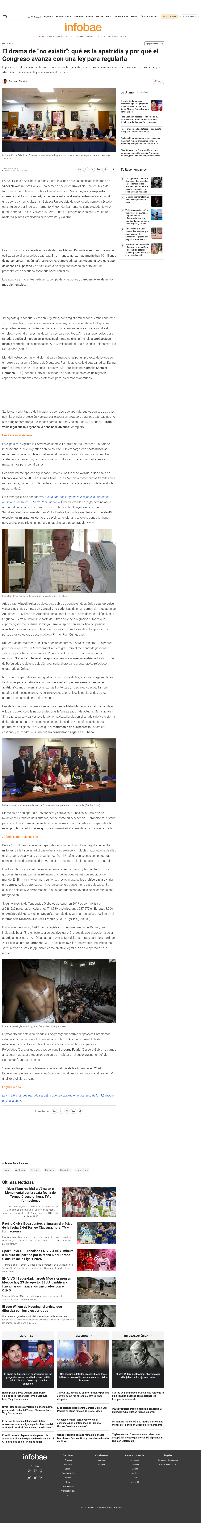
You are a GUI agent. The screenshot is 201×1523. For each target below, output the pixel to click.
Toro (122, 37)
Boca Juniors (59, 37)
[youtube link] (29, 1478)
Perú (108, 16)
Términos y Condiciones (168, 1460)
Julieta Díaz (101, 37)
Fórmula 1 (90, 37)
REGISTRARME (169, 16)
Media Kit (135, 1482)
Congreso (49, 1170)
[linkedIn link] (41, 1478)
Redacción (101, 1460)
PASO (127, 37)
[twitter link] (35, 1471)
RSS (68, 1495)
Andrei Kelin (113, 37)
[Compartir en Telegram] (104, 169)
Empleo (101, 1464)
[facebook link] (29, 1471)
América (68, 1460)
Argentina (48, 16)
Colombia (78, 16)
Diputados (65, 1170)
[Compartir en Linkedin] (98, 169)
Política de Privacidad (168, 1464)
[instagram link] (41, 1471)
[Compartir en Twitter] (92, 169)
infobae (6, 43)
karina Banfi (82, 1170)
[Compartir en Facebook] (85, 169)
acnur (7, 1170)
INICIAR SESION (189, 16)
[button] (5, 16)
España (90, 16)
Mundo (134, 16)
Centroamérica (121, 16)
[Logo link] (83, 27)
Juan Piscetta (20, 81)
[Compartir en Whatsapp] (79, 169)
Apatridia (35, 1170)
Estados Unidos (63, 16)
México (99, 16)
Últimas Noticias (149, 16)
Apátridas (20, 1170)
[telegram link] (35, 1478)
